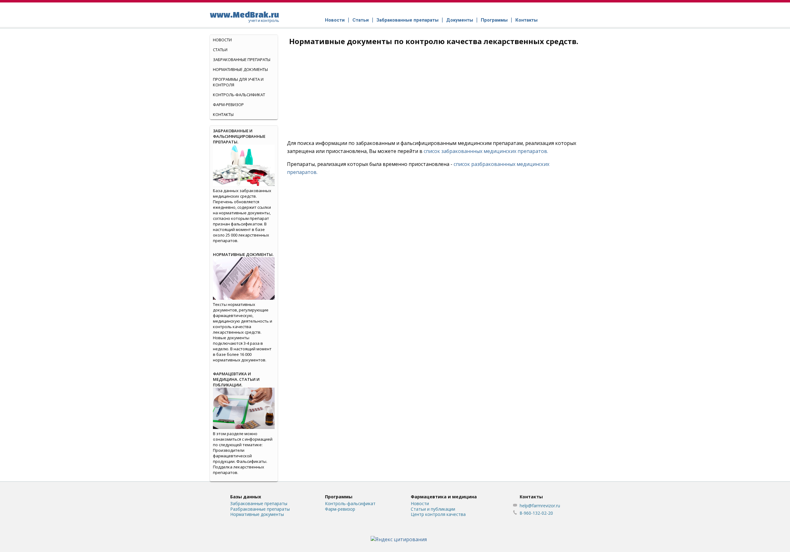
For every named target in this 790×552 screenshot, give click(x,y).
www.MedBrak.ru (244, 16)
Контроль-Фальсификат (239, 94)
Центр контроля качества (438, 514)
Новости (335, 20)
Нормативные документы (240, 69)
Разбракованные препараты (260, 509)
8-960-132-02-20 (536, 513)
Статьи (360, 20)
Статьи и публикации (433, 509)
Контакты (526, 20)
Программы (494, 20)
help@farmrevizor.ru (540, 506)
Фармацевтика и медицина (444, 497)
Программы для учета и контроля (238, 82)
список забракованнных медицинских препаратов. (486, 151)
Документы (459, 20)
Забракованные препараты (407, 20)
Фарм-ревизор (228, 104)
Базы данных (245, 497)
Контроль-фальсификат (350, 503)
